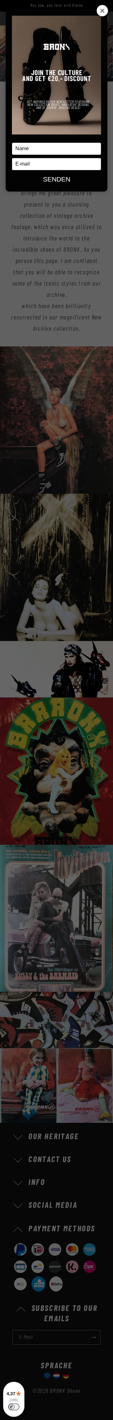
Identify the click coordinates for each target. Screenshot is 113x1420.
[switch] (13, 1406)
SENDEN (56, 179)
